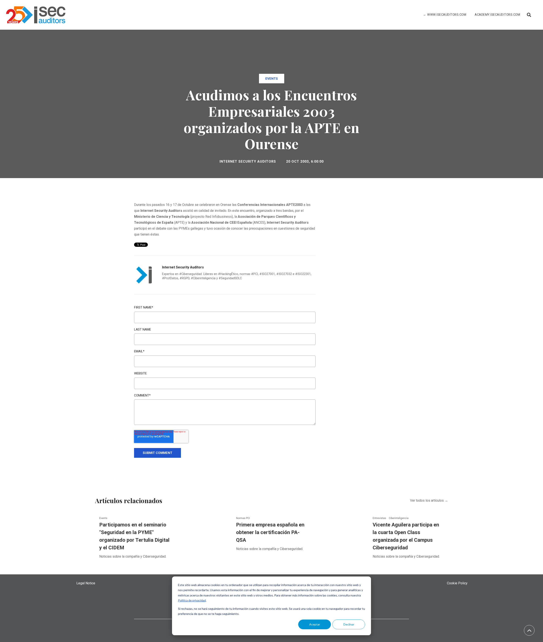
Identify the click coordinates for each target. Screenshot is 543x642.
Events (271, 79)
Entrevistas (380, 518)
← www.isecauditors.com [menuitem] (444, 15)
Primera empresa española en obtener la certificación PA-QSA (270, 532)
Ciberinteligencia (399, 518)
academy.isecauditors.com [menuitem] (497, 15)
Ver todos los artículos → (429, 500)
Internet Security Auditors (248, 161)
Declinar (348, 624)
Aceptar (314, 624)
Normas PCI (243, 518)
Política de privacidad (192, 600)
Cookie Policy (457, 583)
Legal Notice (85, 583)
